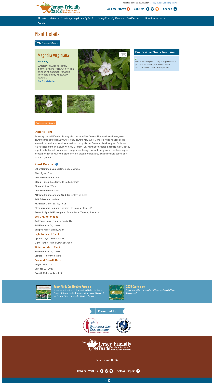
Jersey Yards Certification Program (72, 286)
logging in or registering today (163, 3)
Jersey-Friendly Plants (110, 18)
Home (98, 360)
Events (41, 23)
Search (168, 8)
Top (105, 380)
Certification (133, 18)
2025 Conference (135, 286)
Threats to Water (47, 18)
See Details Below (46, 81)
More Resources (153, 18)
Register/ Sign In (50, 43)
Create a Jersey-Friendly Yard (77, 18)
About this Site (111, 360)
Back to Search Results (45, 123)
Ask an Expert (116, 8)
